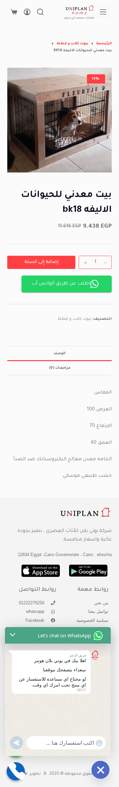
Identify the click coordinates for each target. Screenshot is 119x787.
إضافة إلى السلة (41, 262)
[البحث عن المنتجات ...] (40, 12)
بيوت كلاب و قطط (75, 319)
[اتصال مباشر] (16, 771)
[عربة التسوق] (14, 12)
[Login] (27, 12)
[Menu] (103, 12)
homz (80, 13)
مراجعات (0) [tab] (59, 368)
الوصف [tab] (59, 354)
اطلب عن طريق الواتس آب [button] (60, 283)
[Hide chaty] (100, 770)
